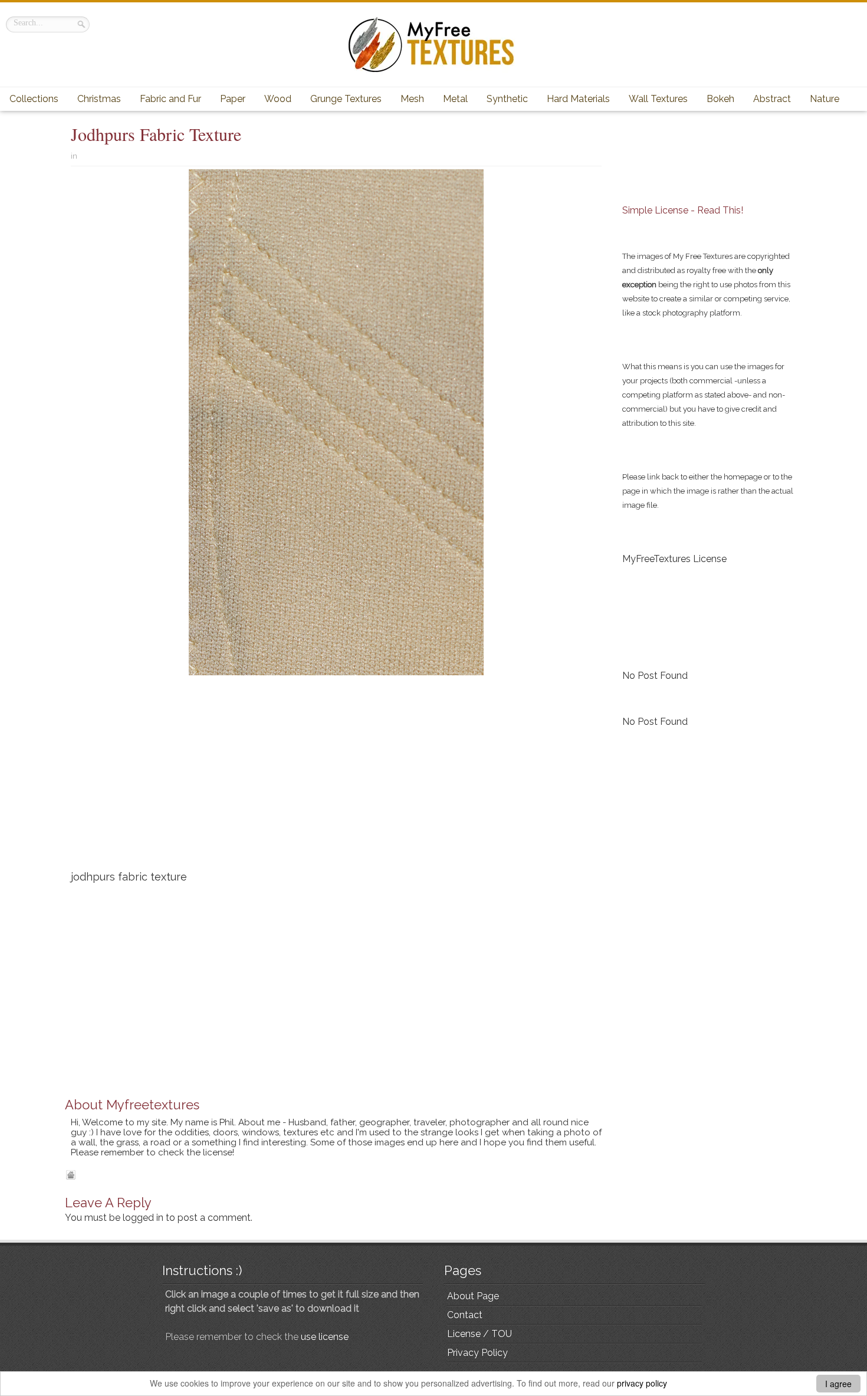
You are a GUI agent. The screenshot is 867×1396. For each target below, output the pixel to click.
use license (325, 1336)
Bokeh (720, 98)
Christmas (99, 98)
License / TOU (479, 1333)
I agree (838, 1384)
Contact (464, 1315)
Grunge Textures (346, 98)
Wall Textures (658, 98)
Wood (277, 98)
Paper (232, 98)
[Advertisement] (336, 777)
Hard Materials (578, 98)
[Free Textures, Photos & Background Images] (433, 44)
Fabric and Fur (170, 98)
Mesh (412, 98)
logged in (143, 1217)
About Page (473, 1296)
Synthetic (507, 98)
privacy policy (642, 1383)
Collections (33, 98)
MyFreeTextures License (674, 558)
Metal (455, 98)
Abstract (772, 98)
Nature (824, 98)
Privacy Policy (477, 1352)
